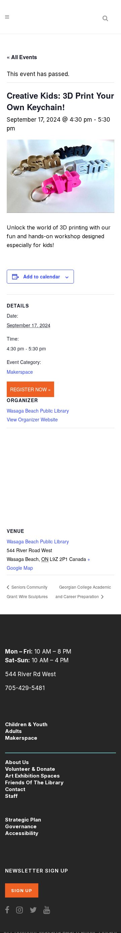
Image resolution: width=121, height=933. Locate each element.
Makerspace (20, 371)
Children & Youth (26, 724)
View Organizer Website (32, 419)
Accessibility (21, 833)
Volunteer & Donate (30, 768)
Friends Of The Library (34, 782)
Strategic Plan (23, 819)
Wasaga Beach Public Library (38, 410)
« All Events (22, 57)
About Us (17, 762)
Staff (11, 795)
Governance (21, 826)
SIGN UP (21, 890)
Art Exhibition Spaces (32, 775)
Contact (15, 789)
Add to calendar (41, 276)
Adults (13, 731)
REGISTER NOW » (30, 389)
